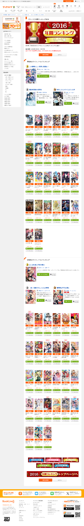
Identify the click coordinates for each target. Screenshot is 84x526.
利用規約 (50, 507)
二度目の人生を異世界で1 (38, 158)
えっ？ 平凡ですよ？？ (29, 385)
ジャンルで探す (7, 94)
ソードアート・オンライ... (65, 129)
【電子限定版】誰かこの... (29, 328)
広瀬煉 (67, 290)
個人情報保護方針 (52, 509)
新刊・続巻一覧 (7, 36)
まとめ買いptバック (8, 50)
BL (26, 11)
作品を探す (35, 504)
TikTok (20, 517)
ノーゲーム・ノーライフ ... (65, 158)
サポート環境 (36, 509)
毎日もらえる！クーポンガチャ (11, 52)
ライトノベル (8, 80)
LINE (20, 512)
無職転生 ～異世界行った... (56, 129)
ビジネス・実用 (8, 84)
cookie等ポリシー (52, 512)
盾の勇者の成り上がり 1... (47, 186)
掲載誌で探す (7, 101)
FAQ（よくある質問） (38, 510)
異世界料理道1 (38, 214)
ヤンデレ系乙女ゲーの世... (47, 413)
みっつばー (71, 92)
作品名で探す (7, 98)
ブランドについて (52, 504)
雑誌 (6, 86)
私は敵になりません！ (74, 385)
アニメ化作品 (7, 40)
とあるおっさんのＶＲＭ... (56, 158)
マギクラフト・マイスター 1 (38, 243)
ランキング (21, 507)
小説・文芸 (47, 10)
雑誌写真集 (61, 11)
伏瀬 (67, 92)
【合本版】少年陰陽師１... (38, 328)
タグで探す (6, 96)
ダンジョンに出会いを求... (29, 129)
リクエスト (35, 515)
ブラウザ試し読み (29, 136)
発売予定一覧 (7, 34)
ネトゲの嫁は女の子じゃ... (38, 186)
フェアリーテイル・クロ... (47, 215)
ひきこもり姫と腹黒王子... (38, 413)
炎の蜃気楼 (73, 327)
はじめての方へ (72, 11)
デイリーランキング (8, 37)
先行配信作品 (7, 56)
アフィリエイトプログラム (39, 517)
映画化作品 (6, 44)
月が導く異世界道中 (74, 129)
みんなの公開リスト (8, 63)
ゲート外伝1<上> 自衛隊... (29, 186)
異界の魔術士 (65, 384)
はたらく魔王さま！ (56, 186)
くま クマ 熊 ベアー (48, 328)
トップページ (22, 502)
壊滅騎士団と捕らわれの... (74, 356)
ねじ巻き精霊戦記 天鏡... (47, 158)
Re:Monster (28, 214)
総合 (6, 10)
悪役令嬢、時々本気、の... (29, 442)
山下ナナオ (47, 290)
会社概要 (50, 502)
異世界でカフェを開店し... (38, 356)
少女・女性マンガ (19, 11)
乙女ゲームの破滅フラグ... (47, 356)
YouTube (21, 519)
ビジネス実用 (54, 11)
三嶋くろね (46, 69)
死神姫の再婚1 (56, 384)
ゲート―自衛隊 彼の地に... (29, 158)
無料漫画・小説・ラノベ (24, 504)
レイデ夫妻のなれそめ (65, 328)
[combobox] (28, 7)
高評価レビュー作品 (8, 66)
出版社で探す (7, 103)
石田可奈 (44, 92)
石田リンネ (41, 267)
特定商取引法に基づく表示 (54, 510)
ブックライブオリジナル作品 (10, 54)
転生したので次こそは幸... (29, 356)
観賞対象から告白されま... (65, 413)
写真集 (6, 88)
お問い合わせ (36, 514)
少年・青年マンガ (12, 11)
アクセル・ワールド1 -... (65, 186)
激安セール (6, 48)
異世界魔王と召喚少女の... (56, 215)
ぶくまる (6, 68)
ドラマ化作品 (7, 42)
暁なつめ (41, 69)
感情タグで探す (7, 105)
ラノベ (40, 10)
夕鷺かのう (41, 290)
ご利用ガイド (78, 11)
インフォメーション (37, 512)
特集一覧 (6, 59)
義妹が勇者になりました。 (38, 442)
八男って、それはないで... (74, 158)
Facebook (21, 520)
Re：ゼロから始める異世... (47, 129)
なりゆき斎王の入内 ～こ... (47, 385)
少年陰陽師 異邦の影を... (56, 328)
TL (33, 10)
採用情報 (50, 505)
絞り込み (18, 7)
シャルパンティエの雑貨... (56, 356)
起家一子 (47, 267)
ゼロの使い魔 (29, 243)
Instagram (21, 515)
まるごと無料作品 (8, 46)
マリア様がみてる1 (38, 385)
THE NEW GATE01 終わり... (65, 215)
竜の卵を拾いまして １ (47, 442)
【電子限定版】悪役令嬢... (65, 356)
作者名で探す (7, 99)
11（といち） (73, 290)
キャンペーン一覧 (8, 61)
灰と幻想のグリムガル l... (38, 129)
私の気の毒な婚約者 (56, 413)
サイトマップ (51, 514)
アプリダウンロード (37, 505)
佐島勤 (40, 92)
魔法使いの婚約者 (29, 413)
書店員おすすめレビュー (9, 64)
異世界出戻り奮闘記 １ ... (74, 413)
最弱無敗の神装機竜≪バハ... (74, 186)
